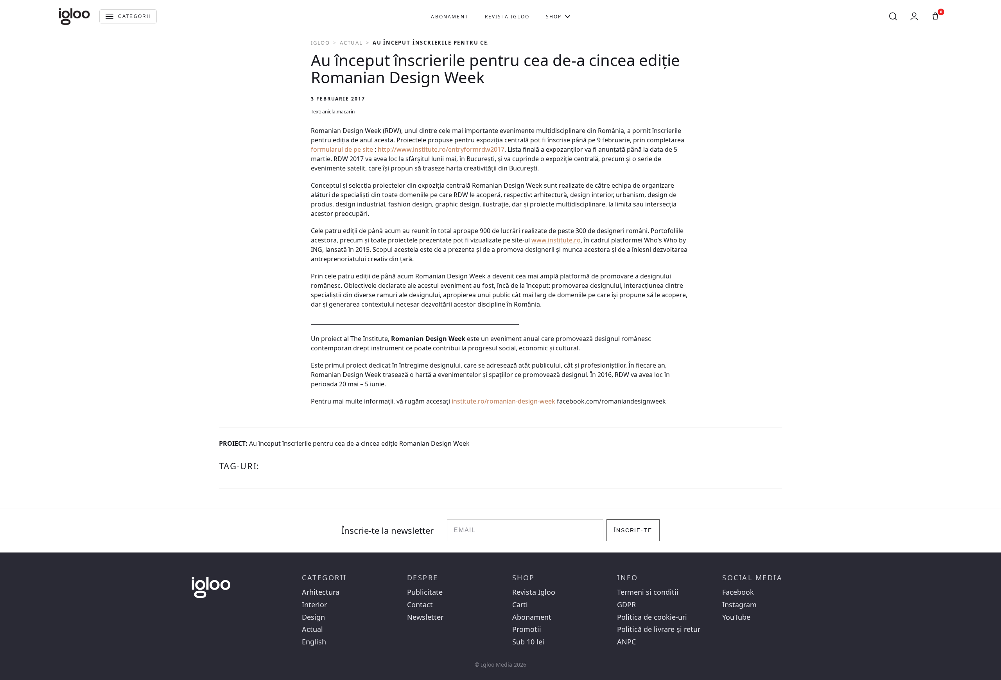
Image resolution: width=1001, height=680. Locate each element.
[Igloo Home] (74, 16)
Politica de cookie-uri (652, 617)
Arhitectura (320, 592)
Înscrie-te (633, 530)
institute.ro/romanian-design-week (503, 401)
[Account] (914, 16)
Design (313, 617)
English (314, 641)
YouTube (736, 617)
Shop (554, 16)
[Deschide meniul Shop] (567, 16)
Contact (420, 604)
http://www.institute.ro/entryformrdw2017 (441, 149)
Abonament (449, 16)
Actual (351, 42)
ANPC (626, 641)
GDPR (626, 604)
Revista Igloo (507, 16)
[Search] (893, 16)
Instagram (739, 604)
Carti (520, 604)
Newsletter (425, 617)
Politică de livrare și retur (658, 629)
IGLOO (320, 42)
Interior (314, 604)
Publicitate (425, 592)
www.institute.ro (556, 240)
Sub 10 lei (528, 641)
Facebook (738, 592)
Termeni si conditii (647, 592)
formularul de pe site (342, 149)
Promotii (526, 629)
